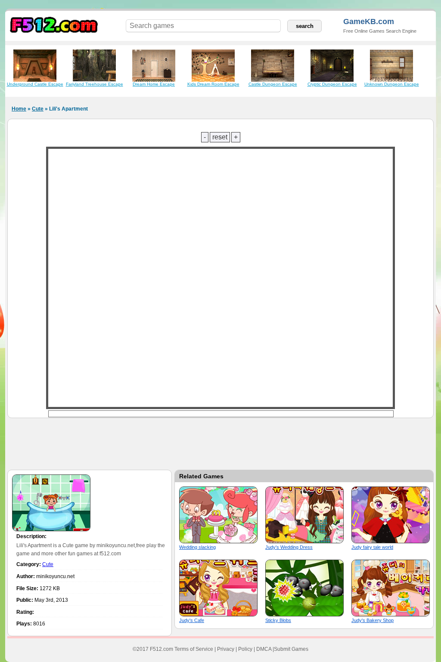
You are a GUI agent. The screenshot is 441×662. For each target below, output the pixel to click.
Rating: (25, 612)
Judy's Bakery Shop (372, 620)
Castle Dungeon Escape (272, 84)
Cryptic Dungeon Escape (332, 84)
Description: (31, 536)
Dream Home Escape (154, 84)
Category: (28, 564)
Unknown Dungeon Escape (391, 84)
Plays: (24, 624)
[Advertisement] (220, 441)
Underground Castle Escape (35, 84)
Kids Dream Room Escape (213, 84)
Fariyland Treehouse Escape (94, 84)
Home (19, 109)
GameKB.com (368, 21)
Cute (37, 109)
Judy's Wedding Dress (289, 547)
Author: (25, 576)
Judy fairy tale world (372, 547)
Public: (24, 600)
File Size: (27, 588)
